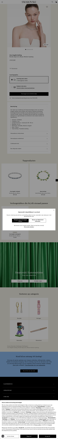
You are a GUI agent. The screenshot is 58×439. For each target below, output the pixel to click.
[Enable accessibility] (3, 436)
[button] (53, 210)
